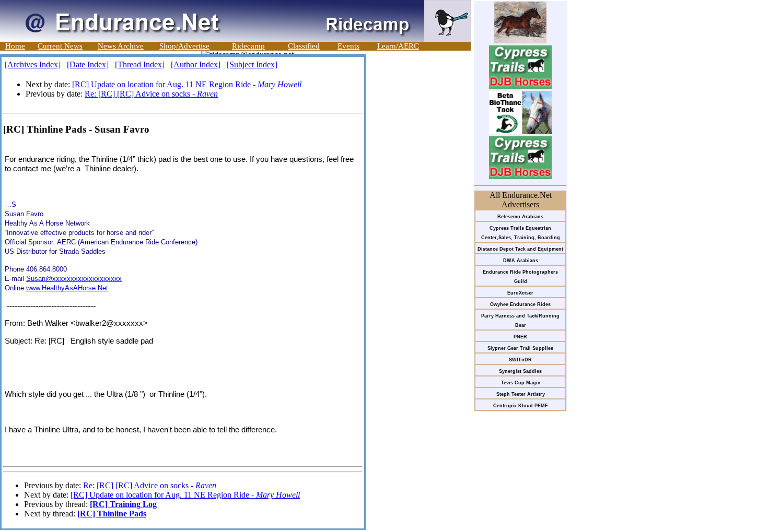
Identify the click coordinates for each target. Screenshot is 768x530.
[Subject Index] (252, 64)
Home (15, 46)
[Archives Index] (33, 64)
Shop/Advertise (184, 46)
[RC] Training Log (123, 504)
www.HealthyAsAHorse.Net (67, 288)
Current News (60, 46)
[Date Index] (88, 64)
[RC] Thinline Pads (111, 513)
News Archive (121, 46)
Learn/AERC (398, 46)
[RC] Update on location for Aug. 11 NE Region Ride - (186, 84)
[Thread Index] (140, 64)
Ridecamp (248, 46)
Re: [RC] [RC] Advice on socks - (151, 93)
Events (348, 46)
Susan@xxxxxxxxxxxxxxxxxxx (74, 278)
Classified (304, 46)
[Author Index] (195, 64)
